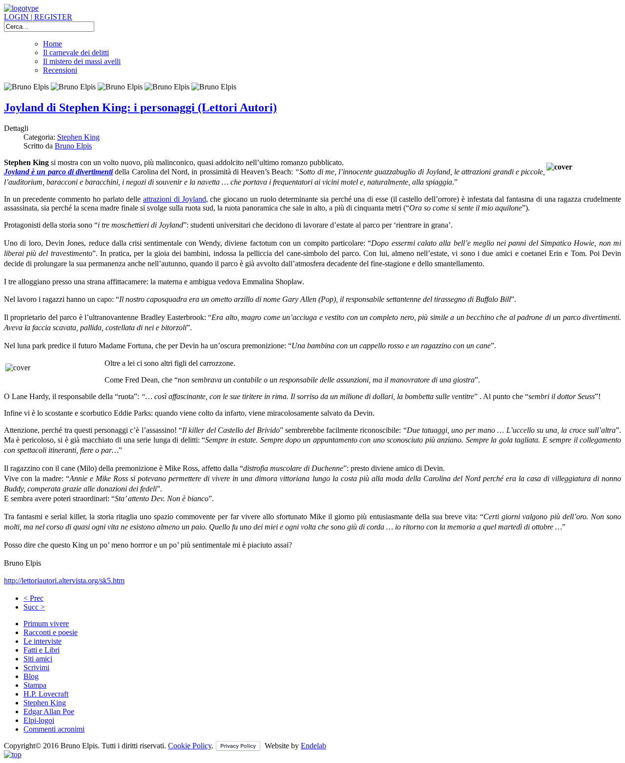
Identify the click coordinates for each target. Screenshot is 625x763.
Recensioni (60, 70)
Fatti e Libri (41, 650)
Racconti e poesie (50, 632)
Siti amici (37, 659)
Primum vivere (46, 623)
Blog (31, 676)
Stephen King (78, 137)
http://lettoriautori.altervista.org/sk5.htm (64, 580)
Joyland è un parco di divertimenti (58, 172)
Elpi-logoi (38, 720)
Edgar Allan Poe (48, 711)
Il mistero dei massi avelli (82, 61)
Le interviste (42, 641)
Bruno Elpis (73, 146)
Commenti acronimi (53, 729)
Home (52, 44)
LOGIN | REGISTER (38, 17)
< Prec (33, 598)
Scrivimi (36, 667)
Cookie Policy (189, 746)
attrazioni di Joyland (174, 199)
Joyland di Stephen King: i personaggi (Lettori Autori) (140, 107)
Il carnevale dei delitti (76, 52)
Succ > (34, 607)
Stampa (34, 685)
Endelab (313, 746)
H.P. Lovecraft (45, 694)
